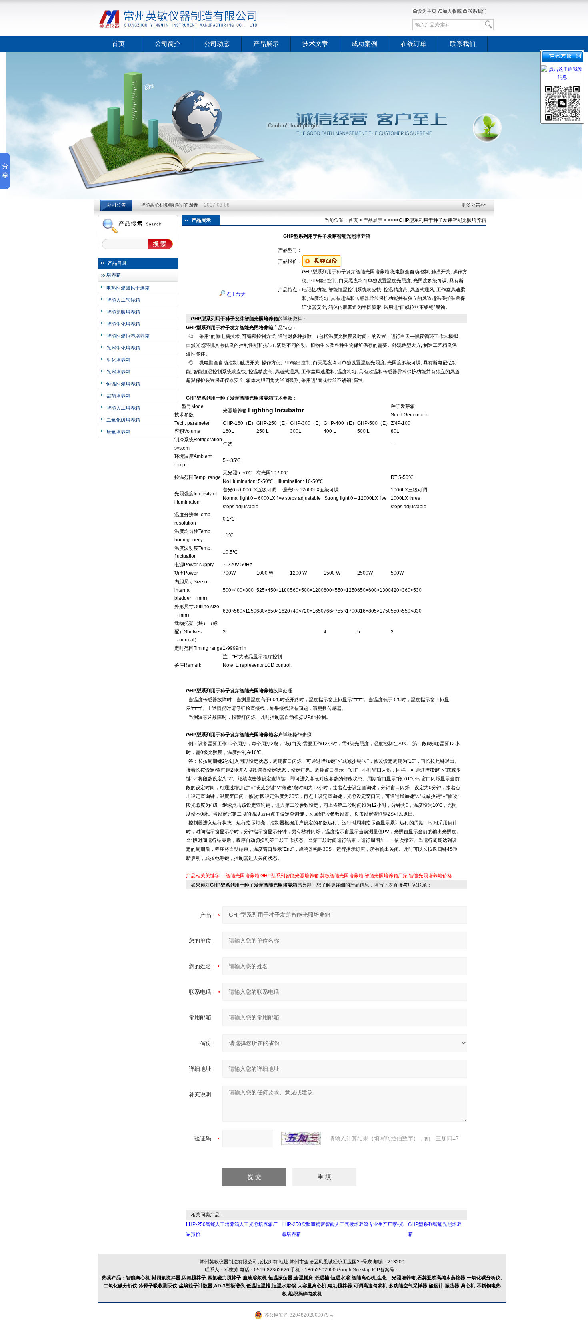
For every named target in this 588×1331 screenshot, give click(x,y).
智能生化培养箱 (123, 324)
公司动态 (217, 43)
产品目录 (117, 263)
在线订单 (413, 43)
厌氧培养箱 (118, 432)
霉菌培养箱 (118, 396)
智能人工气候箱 (123, 300)
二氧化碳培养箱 (123, 420)
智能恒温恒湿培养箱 (128, 336)
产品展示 (266, 43)
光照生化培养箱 (123, 348)
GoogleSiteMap (354, 1270)
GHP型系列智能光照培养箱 (289, 876)
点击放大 (235, 294)
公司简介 (167, 43)
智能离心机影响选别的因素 (169, 205)
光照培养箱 (118, 372)
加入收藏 (452, 11)
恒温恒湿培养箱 (123, 384)
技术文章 (315, 43)
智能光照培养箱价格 (430, 876)
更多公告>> (473, 205)
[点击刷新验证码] (301, 1138)
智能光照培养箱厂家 (386, 876)
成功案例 (364, 43)
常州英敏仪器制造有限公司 (192, 18)
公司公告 (116, 205)
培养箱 (113, 275)
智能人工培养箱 (123, 408)
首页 (118, 43)
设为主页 (426, 11)
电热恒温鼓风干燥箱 (128, 288)
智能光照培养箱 (123, 312)
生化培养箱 (118, 360)
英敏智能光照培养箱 (341, 876)
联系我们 (477, 11)
